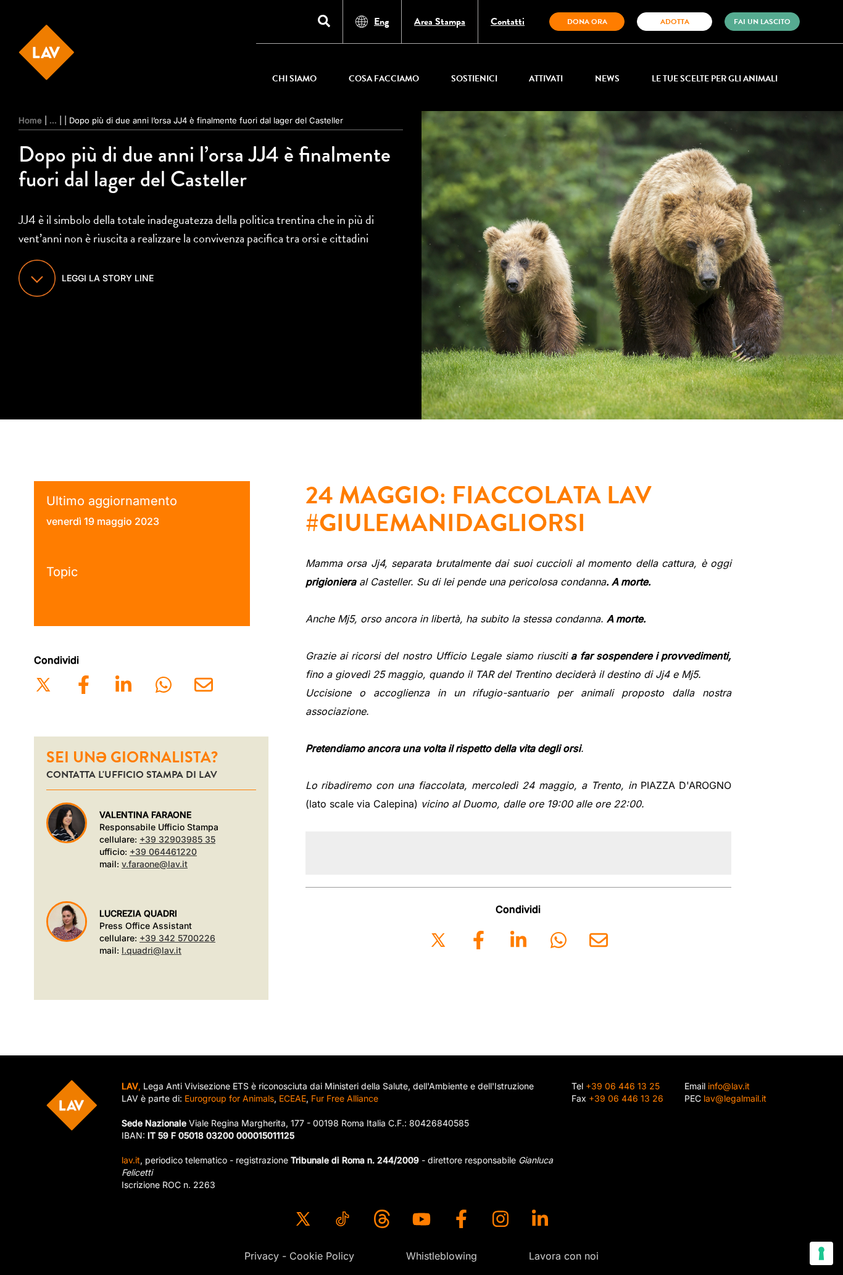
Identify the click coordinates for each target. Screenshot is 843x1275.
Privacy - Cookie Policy (299, 1256)
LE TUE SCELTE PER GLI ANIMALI (715, 78)
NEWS (607, 78)
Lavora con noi (564, 1256)
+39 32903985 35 (177, 839)
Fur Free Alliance (344, 1098)
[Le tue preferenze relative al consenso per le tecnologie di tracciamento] (821, 1253)
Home (30, 120)
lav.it (131, 1160)
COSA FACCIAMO (384, 78)
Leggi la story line (108, 278)
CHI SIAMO (294, 78)
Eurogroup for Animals (229, 1098)
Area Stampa (439, 22)
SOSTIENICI (474, 78)
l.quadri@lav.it (151, 950)
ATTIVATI (546, 78)
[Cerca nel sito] (324, 22)
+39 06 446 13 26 (626, 1098)
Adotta (674, 21)
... (53, 120)
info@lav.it (729, 1086)
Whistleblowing (441, 1256)
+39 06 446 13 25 (623, 1086)
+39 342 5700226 (177, 938)
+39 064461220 (163, 851)
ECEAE (292, 1098)
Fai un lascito (762, 21)
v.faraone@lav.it (155, 864)
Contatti (508, 22)
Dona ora (587, 21)
